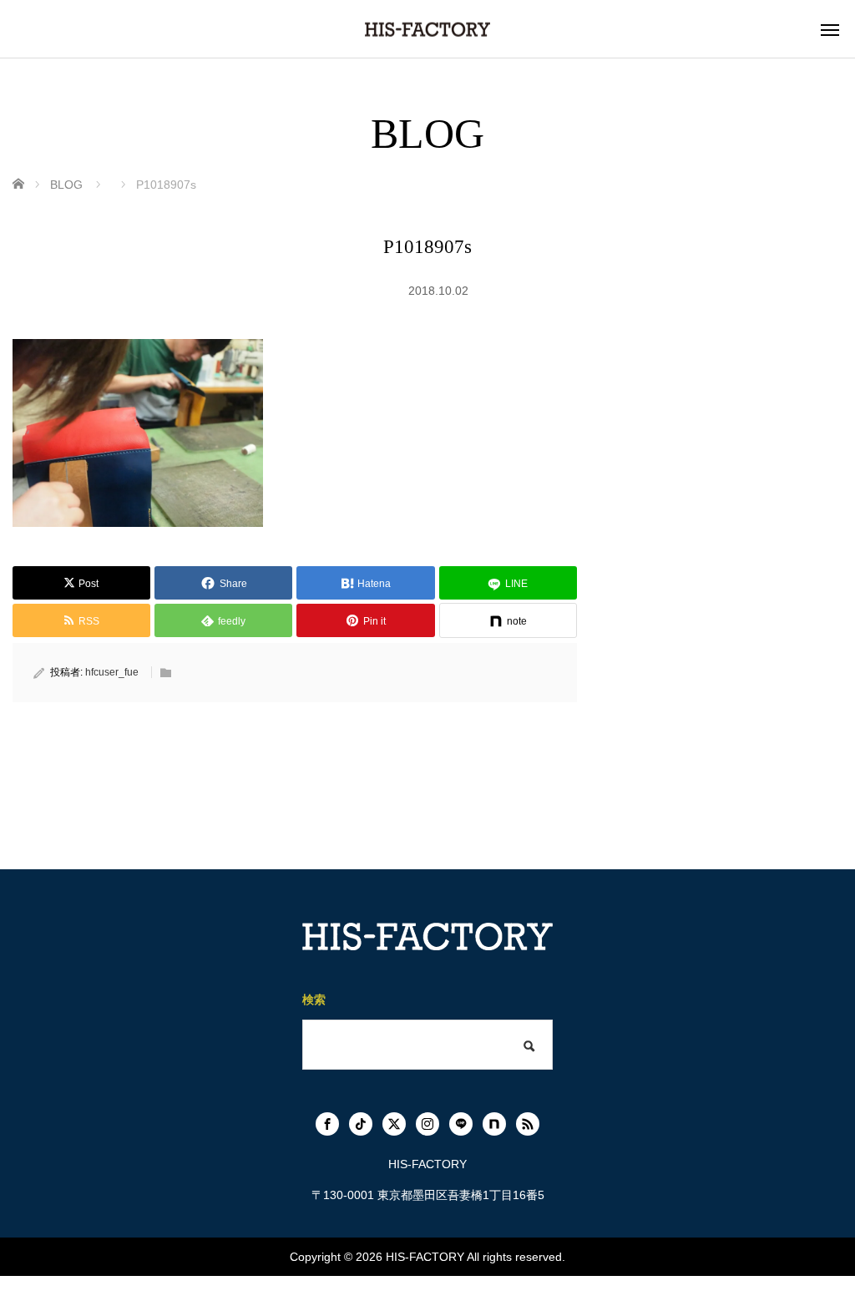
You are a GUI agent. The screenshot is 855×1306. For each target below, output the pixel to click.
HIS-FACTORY (425, 1256)
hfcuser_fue (112, 672)
